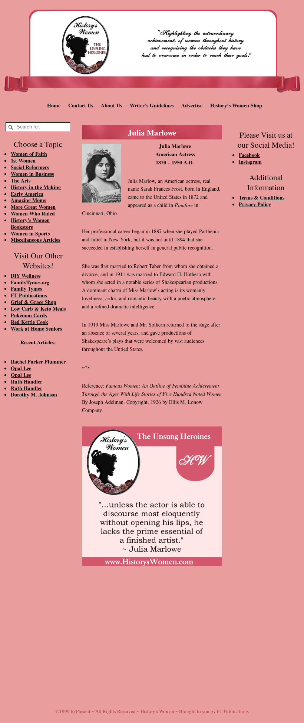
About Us (111, 105)
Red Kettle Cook (29, 322)
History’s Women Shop (236, 105)
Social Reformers (30, 167)
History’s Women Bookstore (30, 223)
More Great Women (33, 207)
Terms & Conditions (261, 197)
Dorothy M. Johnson (34, 394)
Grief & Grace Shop (33, 302)
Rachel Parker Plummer (38, 361)
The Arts (20, 180)
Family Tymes (26, 288)
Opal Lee (21, 368)
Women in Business (32, 174)
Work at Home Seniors (36, 328)
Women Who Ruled (33, 213)
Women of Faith (29, 154)
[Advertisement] (38, 529)
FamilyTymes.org (30, 282)
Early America (27, 194)
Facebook (249, 155)
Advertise (191, 105)
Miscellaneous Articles (35, 240)
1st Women (23, 160)
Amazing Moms (28, 200)
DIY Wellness (25, 276)
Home (53, 105)
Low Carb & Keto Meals (38, 308)
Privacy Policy (255, 204)
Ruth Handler (26, 381)
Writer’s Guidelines (152, 105)
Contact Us (80, 105)
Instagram (250, 161)
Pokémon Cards (29, 315)
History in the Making (36, 187)
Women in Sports (30, 233)
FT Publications (29, 295)
